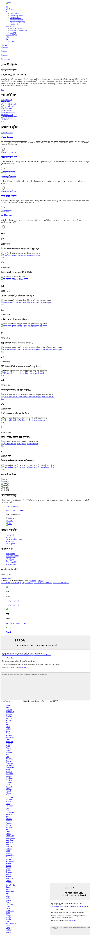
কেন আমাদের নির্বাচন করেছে (18, 30)
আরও (2, 90)
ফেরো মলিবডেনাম (39, 583)
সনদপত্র (13, 33)
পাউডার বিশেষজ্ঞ (7, 137)
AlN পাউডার (15, 583)
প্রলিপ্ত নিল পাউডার (26, 583)
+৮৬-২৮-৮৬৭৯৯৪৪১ (12, 506)
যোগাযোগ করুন (10, 41)
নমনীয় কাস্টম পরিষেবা (8, 196)
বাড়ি (7, 7)
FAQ (7, 37)
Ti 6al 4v (48, 583)
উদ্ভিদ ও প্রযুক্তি (11, 35)
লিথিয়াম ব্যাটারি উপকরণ (17, 22)
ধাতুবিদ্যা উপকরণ (15, 18)
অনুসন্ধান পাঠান (6, 578)
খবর (7, 39)
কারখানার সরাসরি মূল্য (9, 157)
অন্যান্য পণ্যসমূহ (15, 24)
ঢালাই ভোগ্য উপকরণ (16, 15)
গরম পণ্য (33, 581)
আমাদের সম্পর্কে (10, 26)
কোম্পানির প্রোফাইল (16, 28)
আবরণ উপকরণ (14, 13)
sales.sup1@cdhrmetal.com (16, 510)
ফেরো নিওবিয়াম (5, 583)
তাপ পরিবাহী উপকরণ (16, 20)
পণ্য (7, 11)
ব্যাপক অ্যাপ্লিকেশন (8, 176)
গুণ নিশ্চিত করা (6, 215)
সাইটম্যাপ (40, 581)
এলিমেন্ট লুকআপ (10, 9)
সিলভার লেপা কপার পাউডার (61, 583)
